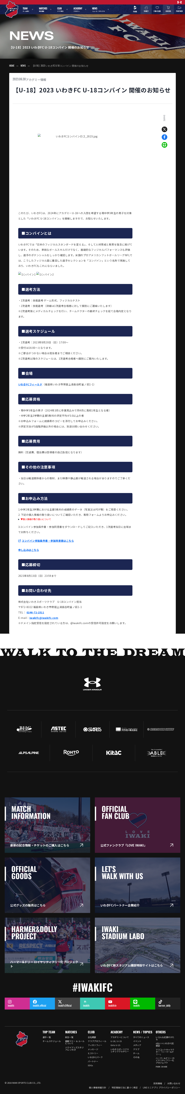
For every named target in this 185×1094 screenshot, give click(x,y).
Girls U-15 (115, 1045)
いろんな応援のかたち (165, 1038)
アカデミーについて (120, 1037)
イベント (137, 1041)
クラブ (136, 1049)
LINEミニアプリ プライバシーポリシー (161, 1087)
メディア (137, 1045)
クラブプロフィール (97, 1041)
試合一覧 (69, 1037)
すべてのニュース (141, 1037)
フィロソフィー (95, 1045)
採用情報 (157, 1083)
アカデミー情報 (36, 79)
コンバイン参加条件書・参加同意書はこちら (48, 540)
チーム (136, 1053)
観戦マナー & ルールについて (75, 1042)
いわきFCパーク (95, 1057)
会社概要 (92, 1037)
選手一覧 (47, 1037)
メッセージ (93, 1049)
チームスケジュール (52, 1041)
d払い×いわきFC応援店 (165, 1044)
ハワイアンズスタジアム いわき (74, 1048)
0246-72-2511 (35, 612)
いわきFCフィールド (30, 384)
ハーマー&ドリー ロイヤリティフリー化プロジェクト (165, 1060)
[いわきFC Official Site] (22, 1039)
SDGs (90, 1065)
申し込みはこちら (28, 550)
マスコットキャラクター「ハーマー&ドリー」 (165, 1052)
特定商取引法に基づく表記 (125, 1087)
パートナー (93, 1061)
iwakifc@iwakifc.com (43, 618)
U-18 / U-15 (116, 1041)
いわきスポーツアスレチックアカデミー (120, 1050)
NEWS (23, 66)
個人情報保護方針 (97, 1087)
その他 (136, 1057)
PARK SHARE (161, 1066)
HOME (11, 66)
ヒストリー (93, 1053)
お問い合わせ (173, 1083)
